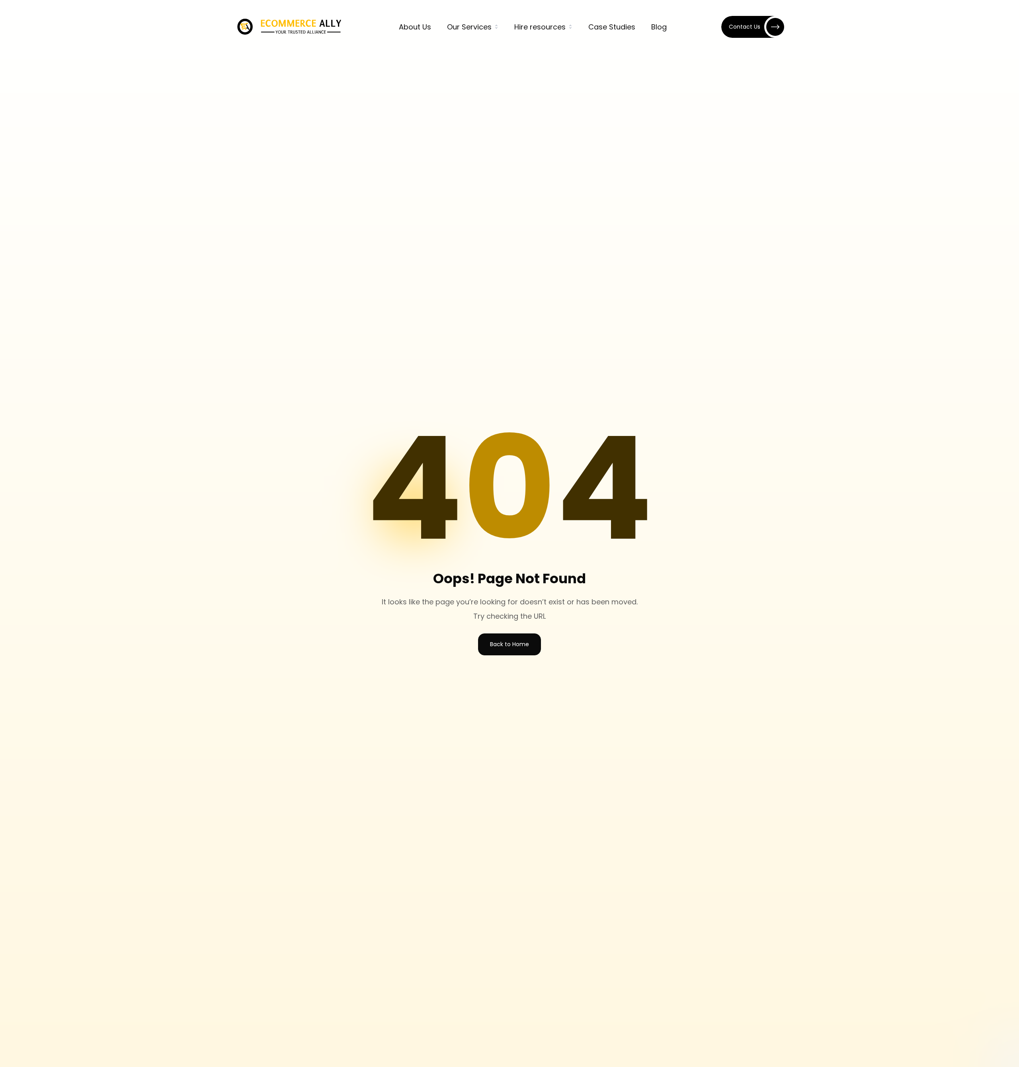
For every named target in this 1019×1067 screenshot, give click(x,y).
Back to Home (509, 644)
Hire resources (540, 27)
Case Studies (611, 27)
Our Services (469, 27)
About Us (415, 27)
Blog (659, 27)
